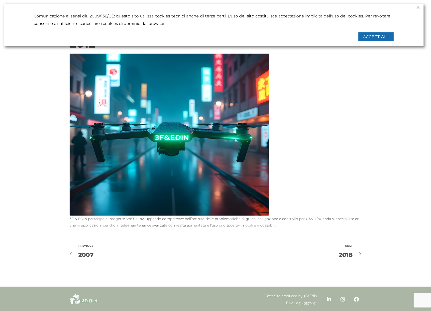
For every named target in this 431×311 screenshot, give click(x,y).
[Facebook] (356, 299)
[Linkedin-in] (328, 299)
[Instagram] (342, 299)
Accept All (376, 36)
